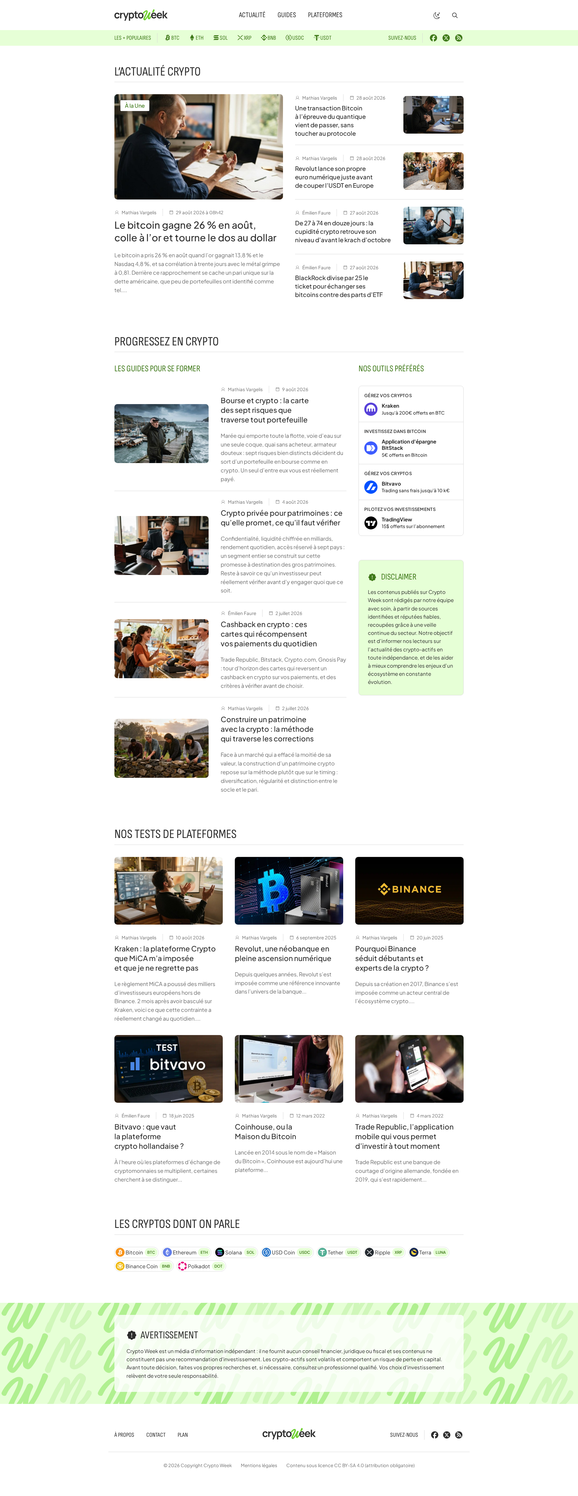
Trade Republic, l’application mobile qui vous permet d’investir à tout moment (404, 1136)
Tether (342, 1252)
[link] (411, 404)
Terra (432, 1252)
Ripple (388, 1252)
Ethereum (190, 1252)
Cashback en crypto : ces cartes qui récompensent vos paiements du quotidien (269, 634)
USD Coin (291, 1252)
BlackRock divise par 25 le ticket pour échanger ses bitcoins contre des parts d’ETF (339, 286)
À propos (124, 1435)
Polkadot (205, 1266)
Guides (287, 15)
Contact (156, 1435)
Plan (183, 1435)
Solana (239, 1252)
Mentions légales (259, 1465)
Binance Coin (148, 1266)
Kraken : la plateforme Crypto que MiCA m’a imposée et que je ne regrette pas (165, 958)
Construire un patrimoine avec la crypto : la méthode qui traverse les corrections (267, 729)
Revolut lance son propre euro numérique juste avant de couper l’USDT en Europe (334, 177)
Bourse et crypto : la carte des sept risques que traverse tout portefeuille (265, 410)
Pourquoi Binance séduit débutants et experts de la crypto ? (392, 958)
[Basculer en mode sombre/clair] (436, 15)
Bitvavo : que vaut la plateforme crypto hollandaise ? (149, 1136)
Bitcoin (140, 1252)
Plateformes (325, 15)
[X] (446, 38)
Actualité (252, 15)
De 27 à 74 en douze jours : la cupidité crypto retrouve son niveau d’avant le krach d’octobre (343, 231)
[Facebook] (433, 38)
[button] (455, 15)
